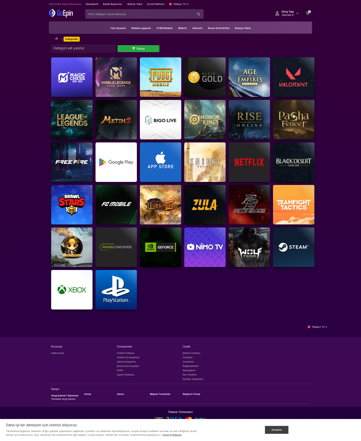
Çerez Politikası (125, 374)
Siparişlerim (189, 370)
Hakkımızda (57, 353)
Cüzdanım (188, 361)
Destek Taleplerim (193, 379)
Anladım (277, 429)
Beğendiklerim (191, 366)
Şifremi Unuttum (191, 353)
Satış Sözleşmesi (126, 361)
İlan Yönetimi (190, 374)
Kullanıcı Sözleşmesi (128, 357)
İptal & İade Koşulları (128, 366)
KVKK (120, 370)
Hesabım (188, 357)
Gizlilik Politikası (126, 353)
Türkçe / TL (179, 4)
